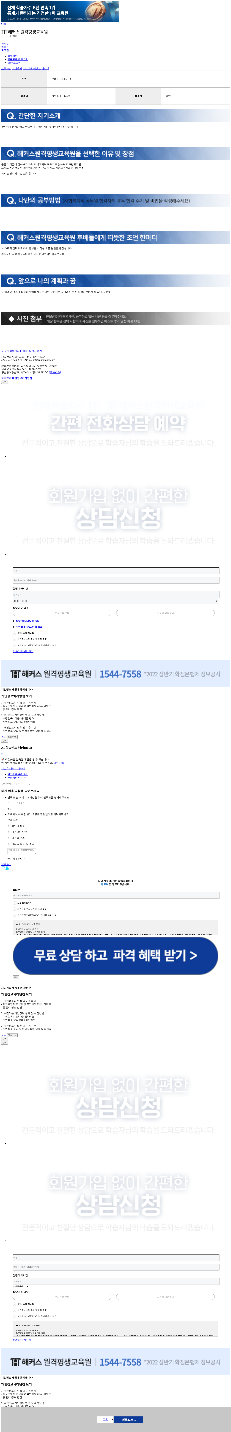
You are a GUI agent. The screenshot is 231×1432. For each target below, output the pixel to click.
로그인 (5, 351)
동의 (3, 736)
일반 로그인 (14, 62)
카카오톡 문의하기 (18, 774)
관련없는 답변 (19, 832)
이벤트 (5, 47)
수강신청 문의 (62, 613)
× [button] (2, 754)
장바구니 (6, 43)
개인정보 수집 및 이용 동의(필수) (32, 639)
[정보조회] (55, 372)
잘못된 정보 (18, 826)
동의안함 (12, 737)
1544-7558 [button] (58, 762)
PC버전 (24, 351)
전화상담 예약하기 (23, 651)
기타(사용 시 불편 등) (23, 844)
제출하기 (6, 864)
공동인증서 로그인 (18, 59)
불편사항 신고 (37, 351)
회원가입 (13, 56)
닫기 (5, 382)
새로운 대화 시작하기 (13, 768)
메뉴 (3, 23)
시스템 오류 (18, 838)
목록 (105, 1419)
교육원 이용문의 (165, 613)
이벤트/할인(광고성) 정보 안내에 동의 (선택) (37, 645)
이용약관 (6, 378)
